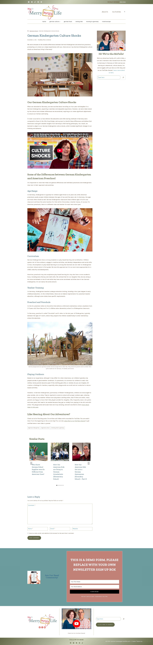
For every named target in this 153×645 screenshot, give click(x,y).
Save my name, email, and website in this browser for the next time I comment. (51, 533)
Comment (31, 505)
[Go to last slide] (31, 463)
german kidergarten (33, 427)
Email (52, 528)
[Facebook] (38, 2)
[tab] (56, 485)
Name (30, 528)
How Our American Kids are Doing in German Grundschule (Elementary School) (58, 472)
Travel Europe (106, 21)
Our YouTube (116, 12)
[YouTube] (32, 2)
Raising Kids (79, 21)
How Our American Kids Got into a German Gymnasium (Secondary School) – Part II (81, 472)
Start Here (123, 2)
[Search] (123, 77)
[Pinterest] (41, 2)
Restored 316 (147, 641)
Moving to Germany (92, 21)
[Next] (89, 463)
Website (75, 528)
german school (45, 427)
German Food (68, 21)
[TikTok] (35, 2)
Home (44, 21)
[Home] (28, 31)
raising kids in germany (57, 427)
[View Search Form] (125, 12)
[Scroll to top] (149, 639)
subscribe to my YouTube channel (74, 421)
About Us (105, 12)
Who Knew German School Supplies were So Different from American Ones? (38, 469)
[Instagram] (28, 2)
